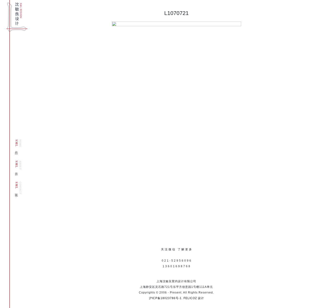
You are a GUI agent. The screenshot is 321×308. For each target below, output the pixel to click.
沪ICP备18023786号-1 (165, 298)
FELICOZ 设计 (194, 298)
